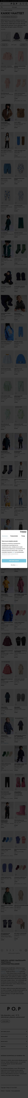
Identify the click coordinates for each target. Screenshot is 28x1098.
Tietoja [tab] (23, 536)
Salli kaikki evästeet (14, 560)
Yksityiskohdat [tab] (14, 536)
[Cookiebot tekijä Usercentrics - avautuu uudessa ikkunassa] (20, 532)
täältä (13, 552)
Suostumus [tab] (5, 536)
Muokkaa (13, 565)
